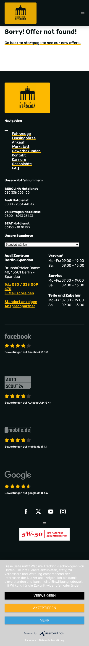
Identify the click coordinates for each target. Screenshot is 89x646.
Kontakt (19, 155)
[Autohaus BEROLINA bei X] (38, 511)
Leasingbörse (24, 138)
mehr (45, 620)
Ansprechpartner (20, 306)
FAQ (15, 168)
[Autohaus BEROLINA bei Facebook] (26, 511)
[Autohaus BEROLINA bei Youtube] (50, 511)
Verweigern (45, 595)
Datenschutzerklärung (51, 640)
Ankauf (18, 142)
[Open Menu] (82, 13)
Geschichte (22, 164)
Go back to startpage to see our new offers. (43, 43)
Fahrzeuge (21, 134)
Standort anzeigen (21, 302)
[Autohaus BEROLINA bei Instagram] (63, 511)
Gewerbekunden (26, 151)
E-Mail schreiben (19, 293)
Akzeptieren (44, 608)
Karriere (19, 159)
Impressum (31, 640)
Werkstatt (20, 146)
